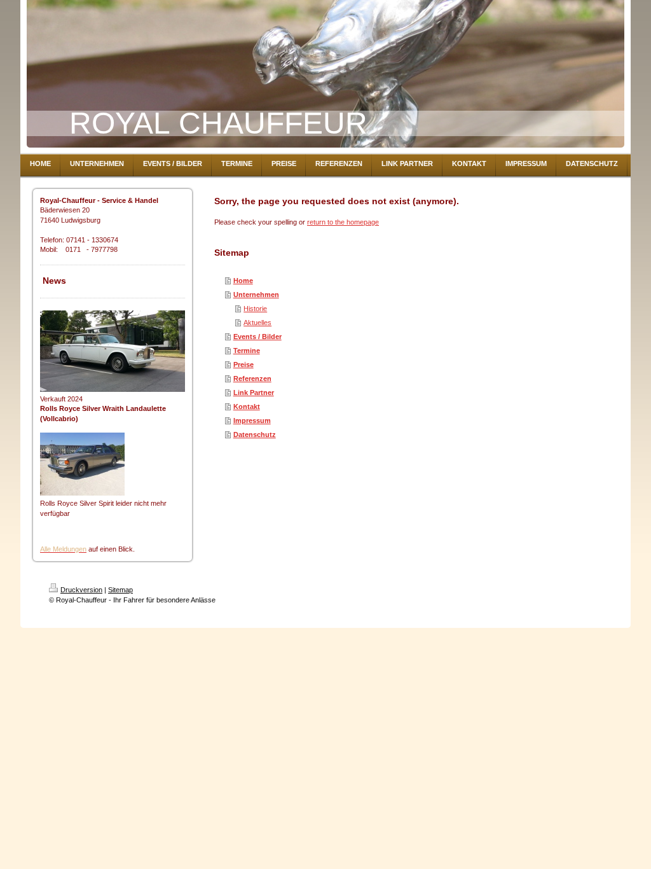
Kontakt (246, 406)
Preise (243, 364)
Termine (246, 350)
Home (243, 280)
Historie (255, 308)
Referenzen (252, 378)
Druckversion (81, 590)
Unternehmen (256, 294)
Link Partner (253, 392)
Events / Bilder (257, 336)
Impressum (252, 420)
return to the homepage (343, 222)
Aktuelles (257, 322)
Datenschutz (254, 434)
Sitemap (120, 590)
